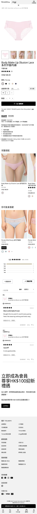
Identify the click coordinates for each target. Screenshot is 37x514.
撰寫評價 (30, 281)
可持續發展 (4, 427)
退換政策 (3, 449)
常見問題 (3, 442)
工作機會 (20, 424)
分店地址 (20, 427)
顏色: (5, 80)
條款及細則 (21, 449)
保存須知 (11, 116)
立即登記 (5, 406)
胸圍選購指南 (5, 467)
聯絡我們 (3, 431)
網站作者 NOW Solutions (18, 502)
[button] (6, 71)
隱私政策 (3, 452)
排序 (20, 289)
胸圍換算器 (21, 461)
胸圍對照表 (4, 464)
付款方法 (20, 442)
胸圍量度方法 (22, 464)
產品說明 (4, 116)
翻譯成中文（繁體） (9, 320)
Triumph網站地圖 (6, 434)
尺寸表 (32, 89)
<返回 (2, 8)
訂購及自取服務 (22, 446)
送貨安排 (3, 446)
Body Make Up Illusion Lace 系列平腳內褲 (18, 300)
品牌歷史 (3, 424)
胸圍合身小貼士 (5, 461)
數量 (2, 98)
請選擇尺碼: (5, 89)
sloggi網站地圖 (22, 434)
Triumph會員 (21, 431)
